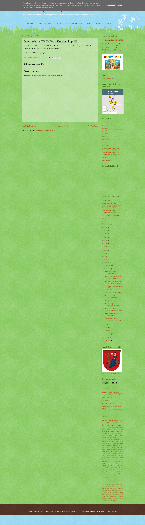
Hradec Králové (110, 470)
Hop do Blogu (29, 23)
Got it (120, 5)
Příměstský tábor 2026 (74, 23)
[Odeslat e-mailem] (53, 58)
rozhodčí (115, 492)
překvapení (120, 447)
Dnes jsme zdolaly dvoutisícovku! (110, 272)
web (103, 498)
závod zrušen (111, 463)
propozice (120, 433)
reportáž (109, 449)
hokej (122, 478)
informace (113, 439)
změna (110, 498)
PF (117, 437)
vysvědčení (109, 451)
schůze (121, 437)
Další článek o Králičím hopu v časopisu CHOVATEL (114, 277)
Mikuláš (103, 472)
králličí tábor (119, 439)
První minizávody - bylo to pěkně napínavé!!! (113, 297)
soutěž (103, 439)
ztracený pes (116, 498)
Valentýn (104, 476)
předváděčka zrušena (107, 461)
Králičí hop (107, 420)
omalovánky (104, 490)
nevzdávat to (113, 486)
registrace (104, 433)
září (107, 327)
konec (111, 480)
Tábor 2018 (105, 134)
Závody (88, 23)
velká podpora (120, 496)
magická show (108, 484)
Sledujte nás (108, 301)
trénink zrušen (113, 435)
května (108, 337)
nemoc (117, 457)
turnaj (109, 496)
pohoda (121, 459)
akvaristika (109, 476)
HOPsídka (108, 453)
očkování (108, 459)
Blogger (114, 511)
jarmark (108, 480)
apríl (114, 476)
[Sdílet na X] (57, 58)
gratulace (115, 445)
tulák (107, 496)
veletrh (121, 461)
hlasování (112, 478)
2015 (105, 256)
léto (114, 457)
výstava (110, 433)
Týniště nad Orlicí (118, 474)
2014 (105, 260)
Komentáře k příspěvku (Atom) (43, 130)
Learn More (111, 5)
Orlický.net (105, 411)
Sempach (109, 445)
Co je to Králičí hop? (45, 23)
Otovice (111, 474)
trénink (114, 423)
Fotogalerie (99, 23)
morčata (103, 486)
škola (115, 500)
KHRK (103, 455)
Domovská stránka (60, 126)
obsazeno (121, 457)
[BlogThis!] (55, 58)
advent (107, 457)
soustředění (120, 449)
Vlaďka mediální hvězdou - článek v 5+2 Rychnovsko (113, 319)
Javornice (121, 453)
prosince (108, 266)
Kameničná (117, 470)
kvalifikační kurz (115, 482)
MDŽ (122, 470)
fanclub (104, 437)
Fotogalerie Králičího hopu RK (111, 395)
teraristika (108, 494)
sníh (118, 492)
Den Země (113, 468)
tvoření (118, 461)
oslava (103, 459)
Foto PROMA (106, 401)
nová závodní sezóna (107, 488)
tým (106, 439)
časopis (116, 451)
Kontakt (109, 23)
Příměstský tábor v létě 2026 (112, 40)
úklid (108, 500)
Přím (109, 439)
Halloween (114, 453)
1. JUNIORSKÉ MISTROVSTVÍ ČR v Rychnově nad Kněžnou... (111, 153)
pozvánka (109, 437)
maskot (113, 484)
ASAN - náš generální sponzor (111, 215)
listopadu (108, 269)
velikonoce (113, 496)
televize (103, 494)
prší (122, 490)
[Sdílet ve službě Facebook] (58, 58)
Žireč (114, 437)
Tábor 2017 (105, 137)
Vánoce (103, 457)
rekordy (105, 492)
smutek (114, 449)
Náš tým (59, 23)
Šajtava (114, 427)
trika (113, 494)
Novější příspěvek (29, 126)
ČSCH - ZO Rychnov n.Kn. (110, 398)
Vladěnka (121, 455)
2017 (105, 250)
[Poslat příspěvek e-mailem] (48, 57)
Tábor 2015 (105, 142)
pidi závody (115, 459)
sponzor (114, 461)
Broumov (121, 451)
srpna (107, 331)
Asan (121, 427)
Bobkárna (108, 468)
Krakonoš (108, 455)
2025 (105, 231)
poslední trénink (117, 490)
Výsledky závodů (106, 200)
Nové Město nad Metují (112, 472)
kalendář (111, 457)
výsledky (104, 463)
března (108, 340)
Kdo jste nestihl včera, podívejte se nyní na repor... (114, 309)
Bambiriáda (118, 466)
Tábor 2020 (105, 128)
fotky (108, 478)
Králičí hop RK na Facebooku (110, 392)
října (107, 324)
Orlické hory (105, 474)
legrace (115, 433)
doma (122, 476)
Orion (122, 472)
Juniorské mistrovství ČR (109, 443)
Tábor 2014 (105, 145)
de (119, 476)
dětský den (104, 478)
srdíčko (121, 492)
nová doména (120, 486)
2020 (105, 240)
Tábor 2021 (105, 125)
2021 (105, 237)
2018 (105, 247)
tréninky (116, 494)
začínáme (106, 498)
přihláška (104, 449)
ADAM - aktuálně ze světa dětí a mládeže (111, 407)
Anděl (111, 466)
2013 (105, 263)
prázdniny (104, 441)
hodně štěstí (117, 478)
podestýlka (110, 490)
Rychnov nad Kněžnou (115, 429)
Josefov (121, 441)
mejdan (117, 484)
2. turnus (120, 435)
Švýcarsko (118, 463)
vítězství (111, 441)
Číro (112, 500)
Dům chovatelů (119, 468)
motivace (108, 486)
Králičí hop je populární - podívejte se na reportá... (113, 305)
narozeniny (105, 435)
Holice (103, 470)
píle (102, 492)
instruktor (104, 480)
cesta (117, 476)
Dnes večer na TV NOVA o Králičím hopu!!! (113, 314)
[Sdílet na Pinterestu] (60, 58)
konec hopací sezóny (118, 480)
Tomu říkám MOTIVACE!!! (113, 293)
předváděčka (105, 431)
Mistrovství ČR (114, 455)
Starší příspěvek (91, 126)
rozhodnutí (110, 492)
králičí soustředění (106, 482)
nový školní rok (118, 488)
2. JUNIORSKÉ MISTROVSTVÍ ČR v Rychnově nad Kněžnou (111, 149)
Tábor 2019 (105, 131)
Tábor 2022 (105, 122)
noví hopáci (111, 447)
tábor (108, 425)
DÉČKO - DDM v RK (108, 403)
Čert (110, 500)
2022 (105, 234)
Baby (114, 466)
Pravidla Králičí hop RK (109, 203)
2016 (105, 253)
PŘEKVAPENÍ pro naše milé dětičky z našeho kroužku (114, 282)
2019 (105, 243)
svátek (103, 451)
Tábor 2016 (105, 139)
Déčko (103, 453)
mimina (121, 484)
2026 (105, 227)
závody (116, 420)
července (108, 334)
